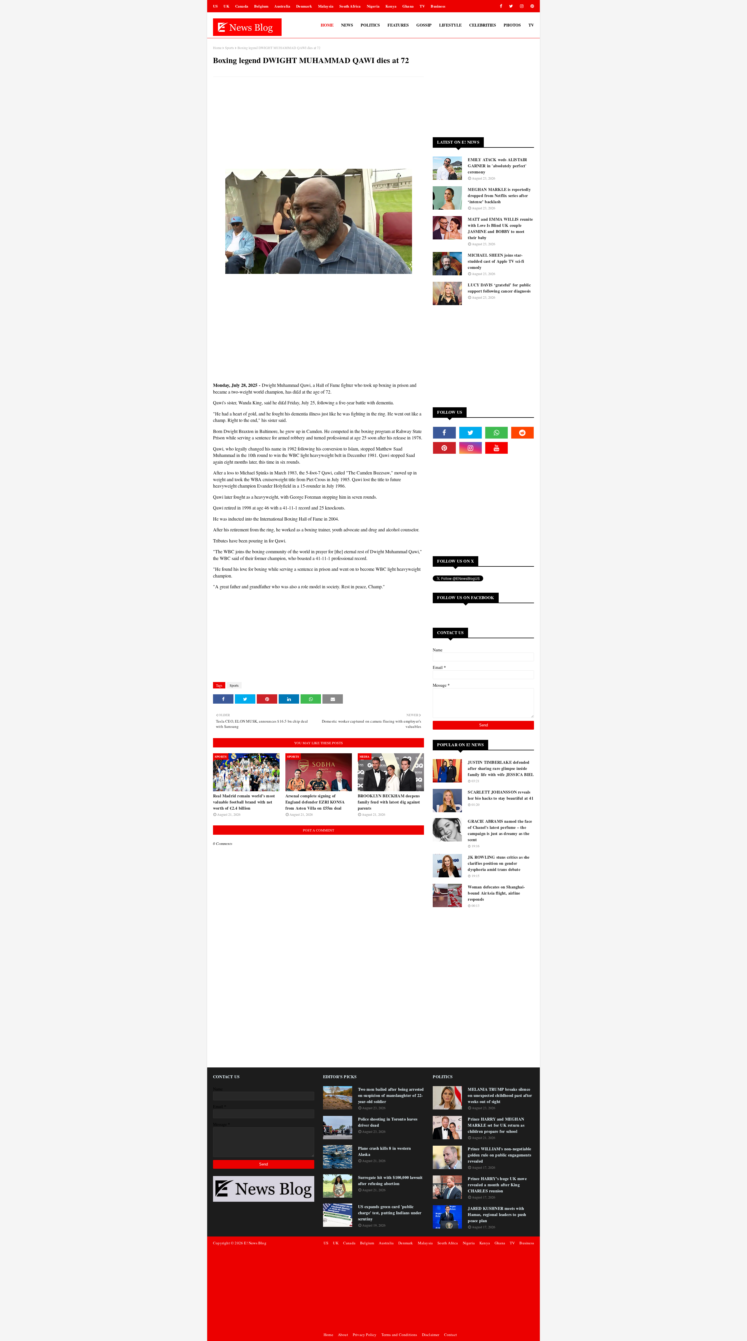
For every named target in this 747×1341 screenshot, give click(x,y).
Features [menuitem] (398, 25)
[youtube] (496, 448)
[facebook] (501, 6)
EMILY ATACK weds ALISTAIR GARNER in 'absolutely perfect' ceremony (497, 165)
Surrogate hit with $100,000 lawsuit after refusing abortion (390, 1180)
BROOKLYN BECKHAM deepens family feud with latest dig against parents (389, 802)
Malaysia (326, 6)
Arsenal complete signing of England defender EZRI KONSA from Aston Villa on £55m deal (315, 802)
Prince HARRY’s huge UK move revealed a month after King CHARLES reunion (497, 1184)
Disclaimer (430, 1334)
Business (438, 6)
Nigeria (373, 6)
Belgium (261, 6)
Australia (282, 6)
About (343, 1334)
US (215, 6)
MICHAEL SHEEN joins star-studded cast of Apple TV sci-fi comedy (496, 261)
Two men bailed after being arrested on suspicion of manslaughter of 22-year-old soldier (391, 1095)
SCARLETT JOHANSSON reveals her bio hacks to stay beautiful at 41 (500, 795)
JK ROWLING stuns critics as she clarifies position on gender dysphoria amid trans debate (498, 863)
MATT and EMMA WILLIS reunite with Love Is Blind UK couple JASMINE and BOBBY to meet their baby (500, 228)
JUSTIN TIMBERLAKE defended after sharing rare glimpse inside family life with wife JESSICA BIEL (501, 768)
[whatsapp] (496, 433)
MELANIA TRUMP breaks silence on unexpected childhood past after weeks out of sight (500, 1095)
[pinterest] (531, 6)
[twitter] (511, 6)
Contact (450, 1334)
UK (226, 6)
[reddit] (522, 433)
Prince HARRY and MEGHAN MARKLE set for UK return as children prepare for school (496, 1125)
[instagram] (522, 6)
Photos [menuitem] (512, 25)
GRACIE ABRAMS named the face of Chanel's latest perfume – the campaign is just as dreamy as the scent (500, 830)
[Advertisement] (318, 123)
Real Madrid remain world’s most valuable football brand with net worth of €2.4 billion (244, 802)
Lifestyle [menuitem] (450, 25)
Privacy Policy (365, 1334)
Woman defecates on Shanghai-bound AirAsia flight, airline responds (496, 893)
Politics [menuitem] (370, 25)
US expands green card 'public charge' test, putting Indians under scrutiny (390, 1212)
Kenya (391, 6)
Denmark (304, 6)
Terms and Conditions (399, 1334)
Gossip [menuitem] (424, 25)
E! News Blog (255, 1243)
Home (217, 47)
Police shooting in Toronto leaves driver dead (388, 1122)
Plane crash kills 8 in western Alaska (384, 1151)
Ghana (408, 6)
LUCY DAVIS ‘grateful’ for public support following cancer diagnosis (499, 288)
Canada (241, 6)
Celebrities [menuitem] (482, 25)
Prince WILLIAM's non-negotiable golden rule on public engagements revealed (499, 1155)
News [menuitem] (347, 25)
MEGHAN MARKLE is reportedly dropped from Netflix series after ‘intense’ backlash (499, 195)
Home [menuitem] (327, 25)
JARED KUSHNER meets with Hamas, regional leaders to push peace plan (497, 1214)
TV (422, 6)
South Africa (350, 6)
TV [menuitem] (531, 25)
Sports (229, 47)
